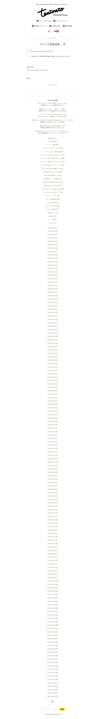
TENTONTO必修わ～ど (51, 175)
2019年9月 (51, 509)
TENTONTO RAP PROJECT (51, 182)
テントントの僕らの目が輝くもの (51, 158)
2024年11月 (51, 299)
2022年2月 (51, 411)
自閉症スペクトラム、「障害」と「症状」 (52, 109)
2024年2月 (51, 329)
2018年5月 (51, 564)
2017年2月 (51, 615)
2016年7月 (51, 639)
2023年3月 (51, 367)
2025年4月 (51, 282)
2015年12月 (51, 662)
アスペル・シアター (51, 196)
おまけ (51, 223)
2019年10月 (51, 506)
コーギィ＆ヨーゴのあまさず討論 (51, 189)
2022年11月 (51, 380)
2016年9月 (51, 632)
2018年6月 (51, 560)
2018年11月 (51, 543)
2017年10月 (51, 588)
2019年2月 (51, 533)
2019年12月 (51, 499)
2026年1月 (51, 251)
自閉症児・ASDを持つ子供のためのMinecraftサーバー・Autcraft (52, 120)
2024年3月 (51, 326)
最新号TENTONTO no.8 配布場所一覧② (52, 126)
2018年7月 (51, 557)
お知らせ (50, 141)
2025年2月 (51, 289)
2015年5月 (51, 686)
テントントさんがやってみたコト (51, 155)
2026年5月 (51, 238)
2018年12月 (51, 540)
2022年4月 (51, 404)
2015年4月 (51, 689)
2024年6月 (51, 316)
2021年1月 (51, 455)
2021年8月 (51, 431)
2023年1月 (51, 374)
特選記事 (68, 26)
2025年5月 (51, 278)
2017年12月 (51, 581)
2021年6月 (51, 438)
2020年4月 (51, 486)
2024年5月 (51, 319)
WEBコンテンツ (40, 26)
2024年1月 (51, 333)
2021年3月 (51, 448)
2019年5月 (51, 523)
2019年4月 (51, 526)
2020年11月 (51, 462)
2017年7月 (51, 598)
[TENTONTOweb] (52, 13)
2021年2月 (51, 452)
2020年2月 (51, 492)
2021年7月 (51, 435)
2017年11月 (51, 584)
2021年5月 (51, 442)
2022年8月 (51, 391)
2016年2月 (51, 656)
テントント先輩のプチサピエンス (51, 162)
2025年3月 (51, 285)
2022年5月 (51, 401)
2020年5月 (51, 482)
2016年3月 (51, 652)
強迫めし (51, 216)
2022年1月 (51, 414)
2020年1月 (51, 496)
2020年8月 (51, 472)
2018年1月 (51, 577)
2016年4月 (51, 649)
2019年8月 (51, 513)
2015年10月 (51, 669)
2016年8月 (51, 635)
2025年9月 (51, 265)
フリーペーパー (62, 21)
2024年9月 (51, 306)
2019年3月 (51, 530)
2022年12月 (51, 377)
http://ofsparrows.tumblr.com (37, 70)
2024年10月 (51, 302)
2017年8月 (51, 594)
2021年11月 (51, 421)
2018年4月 (51, 567)
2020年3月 (51, 489)
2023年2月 (51, 370)
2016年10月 (51, 628)
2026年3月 (51, 244)
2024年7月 (51, 312)
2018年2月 (51, 574)
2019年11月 (51, 503)
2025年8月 (51, 268)
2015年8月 (51, 676)
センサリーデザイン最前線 (51, 151)
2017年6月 (51, 601)
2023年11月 (51, 340)
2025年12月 (51, 255)
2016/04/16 (52, 38)
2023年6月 (51, 357)
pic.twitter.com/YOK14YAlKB (42, 51)
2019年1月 (51, 537)
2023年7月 (51, 353)
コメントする (52, 84)
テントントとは (45, 21)
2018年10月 (51, 547)
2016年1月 (51, 659)
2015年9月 (51, 672)
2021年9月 (51, 428)
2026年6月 (51, 234)
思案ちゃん (51, 212)
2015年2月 (51, 696)
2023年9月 (51, 346)
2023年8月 (51, 350)
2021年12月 (51, 418)
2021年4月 (51, 445)
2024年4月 (51, 323)
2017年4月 (51, 608)
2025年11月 (51, 258)
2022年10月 (51, 384)
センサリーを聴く (50, 206)
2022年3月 (51, 408)
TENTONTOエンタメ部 (50, 172)
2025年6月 (51, 275)
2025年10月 (51, 261)
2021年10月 (51, 425)
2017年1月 (51, 618)
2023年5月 (51, 360)
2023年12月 (51, 336)
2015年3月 (51, 693)
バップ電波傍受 (51, 202)
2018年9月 (51, 550)
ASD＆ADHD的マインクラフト (51, 165)
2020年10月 (51, 465)
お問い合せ (56, 26)
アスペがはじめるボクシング (51, 192)
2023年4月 (51, 363)
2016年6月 (51, 642)
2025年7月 (51, 272)
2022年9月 (51, 387)
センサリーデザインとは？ (51, 148)
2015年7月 (51, 679)
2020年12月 (51, 458)
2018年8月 (51, 554)
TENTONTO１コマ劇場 (50, 179)
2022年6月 (51, 397)
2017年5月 (51, 605)
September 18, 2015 (63, 56)
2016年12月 (51, 622)
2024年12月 (51, 295)
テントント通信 (51, 145)
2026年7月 (51, 231)
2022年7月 (51, 394)
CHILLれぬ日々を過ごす (50, 185)
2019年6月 (51, 520)
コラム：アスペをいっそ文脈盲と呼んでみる (53, 114)
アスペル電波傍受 (50, 199)
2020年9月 (51, 469)
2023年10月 (51, 343)
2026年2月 (51, 248)
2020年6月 (51, 479)
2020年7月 (51, 475)
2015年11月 (51, 666)
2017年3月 (51, 611)
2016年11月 (51, 625)
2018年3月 (51, 571)
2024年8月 (51, 309)
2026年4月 (51, 241)
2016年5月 (51, 645)
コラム (50, 219)
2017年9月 (51, 591)
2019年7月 (51, 516)
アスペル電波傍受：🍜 (52, 44)
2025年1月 (51, 292)
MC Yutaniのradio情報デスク (51, 168)
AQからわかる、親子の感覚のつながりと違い (52, 103)
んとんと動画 (51, 209)
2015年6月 (51, 683)
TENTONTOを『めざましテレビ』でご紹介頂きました (52, 131)
